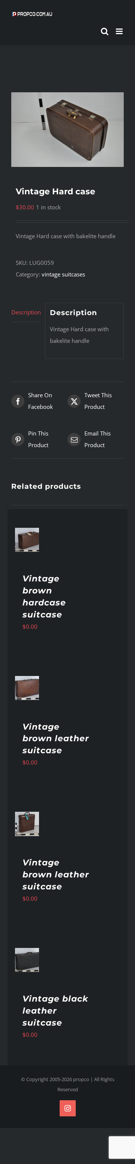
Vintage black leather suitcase (55, 1011)
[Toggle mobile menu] (120, 31)
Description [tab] (25, 312)
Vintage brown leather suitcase (55, 739)
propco (81, 1079)
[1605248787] (67, 129)
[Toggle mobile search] (104, 31)
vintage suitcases (63, 274)
